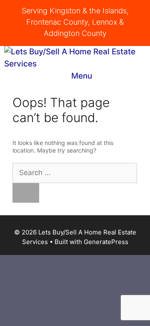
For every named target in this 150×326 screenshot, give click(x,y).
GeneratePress (106, 242)
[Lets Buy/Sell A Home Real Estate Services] (77, 58)
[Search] (25, 193)
